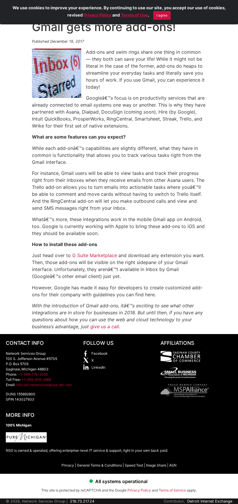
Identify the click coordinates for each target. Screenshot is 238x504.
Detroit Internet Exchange (209, 501)
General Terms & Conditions (99, 465)
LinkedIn (98, 367)
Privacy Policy (97, 14)
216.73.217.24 (82, 501)
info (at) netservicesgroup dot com (44, 385)
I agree (161, 15)
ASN (172, 465)
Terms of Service (172, 490)
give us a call (104, 326)
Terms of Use (134, 14)
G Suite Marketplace (94, 255)
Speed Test (134, 465)
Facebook (99, 353)
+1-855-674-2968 (36, 379)
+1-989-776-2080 (33, 374)
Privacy (68, 465)
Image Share (156, 465)
